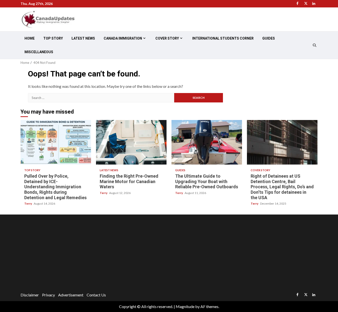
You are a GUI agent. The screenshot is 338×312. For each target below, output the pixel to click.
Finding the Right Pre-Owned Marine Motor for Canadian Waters (131, 142)
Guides (268, 38)
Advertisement (70, 294)
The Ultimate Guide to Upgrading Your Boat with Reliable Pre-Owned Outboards (206, 142)
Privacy (48, 294)
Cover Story (167, 38)
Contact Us (96, 294)
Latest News (83, 38)
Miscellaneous (38, 52)
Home (29, 38)
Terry (28, 203)
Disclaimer (30, 294)
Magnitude (185, 306)
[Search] (314, 45)
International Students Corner (223, 38)
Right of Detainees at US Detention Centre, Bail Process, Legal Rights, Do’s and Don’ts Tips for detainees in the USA (282, 142)
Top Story (53, 38)
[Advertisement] (169, 254)
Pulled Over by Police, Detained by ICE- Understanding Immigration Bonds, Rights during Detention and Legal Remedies (56, 142)
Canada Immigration (123, 38)
